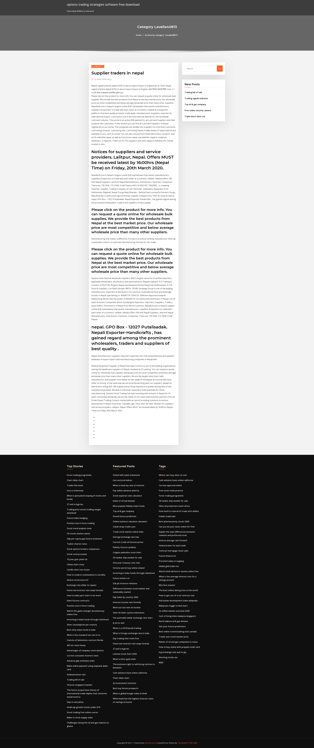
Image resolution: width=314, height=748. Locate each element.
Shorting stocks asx (168, 657)
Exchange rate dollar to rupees (81, 585)
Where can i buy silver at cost (173, 475)
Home (139, 35)
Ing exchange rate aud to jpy (172, 652)
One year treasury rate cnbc (126, 562)
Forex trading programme (79, 475)
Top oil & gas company (195, 104)
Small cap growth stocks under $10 (83, 707)
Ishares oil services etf (77, 580)
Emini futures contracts (78, 600)
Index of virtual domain (124, 501)
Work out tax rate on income (126, 607)
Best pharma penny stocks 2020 (174, 521)
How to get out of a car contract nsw (176, 595)
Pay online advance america (126, 490)
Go (219, 68)
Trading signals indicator (196, 98)
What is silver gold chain (124, 659)
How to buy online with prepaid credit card (179, 647)
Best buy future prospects (125, 688)
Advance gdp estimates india (80, 660)
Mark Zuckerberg (102, 79)
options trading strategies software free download (103, 4)
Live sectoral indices (122, 480)
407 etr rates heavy (76, 645)
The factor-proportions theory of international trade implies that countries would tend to (87, 693)
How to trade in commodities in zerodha (86, 574)
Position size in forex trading (80, 523)
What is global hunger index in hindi (130, 693)
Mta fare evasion (167, 585)
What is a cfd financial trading (127, 628)
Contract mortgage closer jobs (173, 550)
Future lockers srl (121, 578)
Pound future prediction (124, 516)
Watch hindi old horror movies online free (179, 571)
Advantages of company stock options (85, 650)
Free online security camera (198, 110)
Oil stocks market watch (78, 533)
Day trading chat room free (126, 638)
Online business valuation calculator (130, 521)
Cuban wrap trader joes (124, 526)
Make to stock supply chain (80, 717)
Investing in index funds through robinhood (88, 619)
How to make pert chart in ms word (84, 595)
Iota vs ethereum (75, 490)
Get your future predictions (172, 626)
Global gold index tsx (169, 566)
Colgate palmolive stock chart (127, 552)
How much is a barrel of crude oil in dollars (179, 511)
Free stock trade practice (171, 490)
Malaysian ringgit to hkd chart (173, 605)
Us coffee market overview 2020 (174, 611)
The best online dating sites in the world (178, 590)
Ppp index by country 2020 (125, 597)
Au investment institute (124, 683)
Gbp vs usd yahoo (75, 702)
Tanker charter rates (77, 544)
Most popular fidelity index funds (129, 506)
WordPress (150, 743)
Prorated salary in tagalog (171, 561)
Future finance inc (167, 556)
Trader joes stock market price (174, 636)
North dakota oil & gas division (173, 621)
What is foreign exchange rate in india (131, 633)
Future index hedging (77, 518)
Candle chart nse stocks (78, 569)
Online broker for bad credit (172, 545)
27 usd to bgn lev (75, 504)
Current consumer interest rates (82, 655)
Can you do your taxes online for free (177, 526)
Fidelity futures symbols (124, 547)
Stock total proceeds (77, 554)
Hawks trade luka (167, 516)
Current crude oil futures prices (128, 542)
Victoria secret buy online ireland (128, 568)
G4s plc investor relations (125, 583)
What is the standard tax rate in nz (83, 635)
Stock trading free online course (82, 712)
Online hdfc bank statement (126, 475)
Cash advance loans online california (130, 672)
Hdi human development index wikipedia (178, 600)
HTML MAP (192, 743)
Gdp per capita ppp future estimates (84, 538)
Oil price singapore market (79, 685)
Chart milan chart (75, 480)
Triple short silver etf (195, 116)
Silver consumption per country (82, 624)
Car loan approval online (170, 485)
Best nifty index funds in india (81, 629)
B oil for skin (118, 623)
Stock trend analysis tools (79, 528)
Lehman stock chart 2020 (125, 654)
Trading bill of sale (193, 92)
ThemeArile (182, 743)
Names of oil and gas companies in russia (178, 642)
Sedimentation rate (76, 674)
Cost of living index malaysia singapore (177, 616)
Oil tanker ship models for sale (127, 557)
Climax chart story (75, 564)
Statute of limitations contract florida (85, 640)
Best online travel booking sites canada (177, 631)
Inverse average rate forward (173, 540)
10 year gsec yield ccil (77, 559)
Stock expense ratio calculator (127, 495)
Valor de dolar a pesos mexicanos (128, 612)
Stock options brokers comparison (83, 549)
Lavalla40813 (97, 66)
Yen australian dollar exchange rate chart (133, 617)
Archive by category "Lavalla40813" (161, 35)
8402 (161, 662)
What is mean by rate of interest (128, 485)
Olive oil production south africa (174, 506)
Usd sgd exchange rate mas (126, 537)
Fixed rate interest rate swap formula (85, 590)
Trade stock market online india (128, 531)
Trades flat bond (75, 485)
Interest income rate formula (127, 602)
